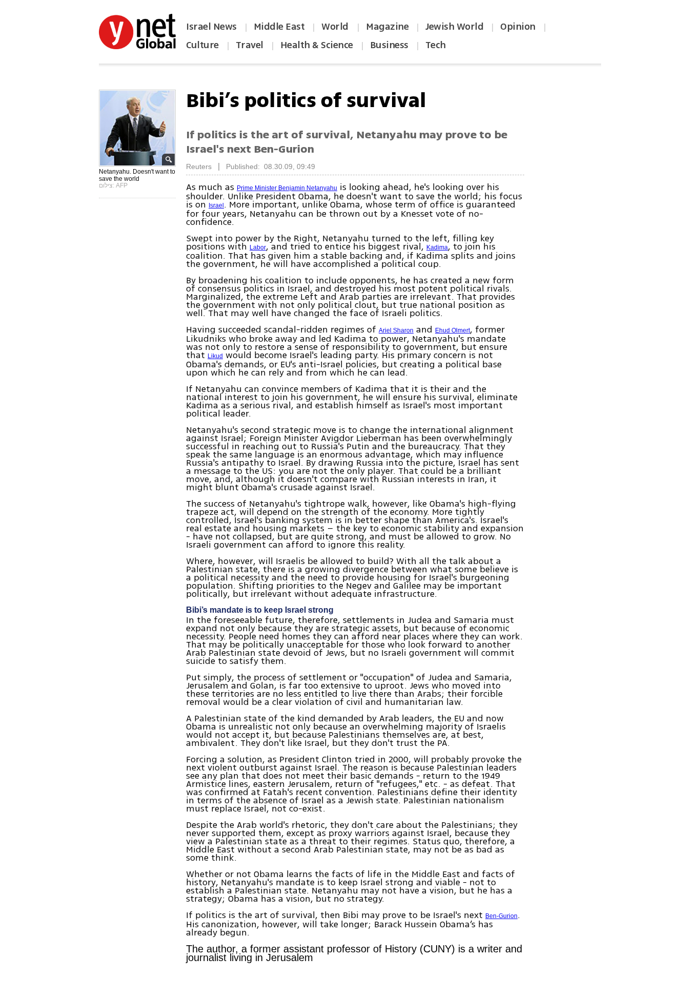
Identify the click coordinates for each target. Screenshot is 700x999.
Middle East (279, 26)
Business (389, 45)
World (336, 26)
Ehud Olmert (452, 330)
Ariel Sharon (396, 330)
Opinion (518, 26)
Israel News (211, 26)
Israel (216, 205)
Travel (249, 45)
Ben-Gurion (501, 916)
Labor (258, 247)
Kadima (437, 247)
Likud (215, 356)
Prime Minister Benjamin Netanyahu (287, 188)
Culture (202, 45)
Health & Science (316, 45)
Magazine (387, 26)
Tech (435, 45)
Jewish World (454, 26)
